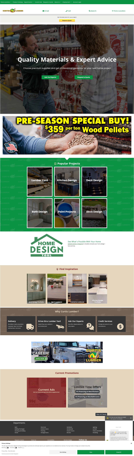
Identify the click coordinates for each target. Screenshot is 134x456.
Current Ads (38, 2)
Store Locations (5, 2)
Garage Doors (45, 432)
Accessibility (50, 440)
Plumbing (95, 432)
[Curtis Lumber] (11, 12)
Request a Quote (48, 2)
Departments (28, 2)
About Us (57, 2)
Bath (16, 427)
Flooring (43, 431)
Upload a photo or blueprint (75, 244)
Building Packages (19, 429)
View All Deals (101, 414)
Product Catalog (18, 2)
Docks (16, 432)
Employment (66, 2)
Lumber (95, 429)
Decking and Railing (20, 431)
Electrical (43, 427)
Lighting (95, 427)
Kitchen (69, 432)
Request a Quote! (67, 20)
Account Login (77, 2)
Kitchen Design (68, 440)
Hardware (69, 427)
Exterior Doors (45, 429)
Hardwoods (70, 429)
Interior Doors (70, 431)
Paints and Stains (97, 431)
